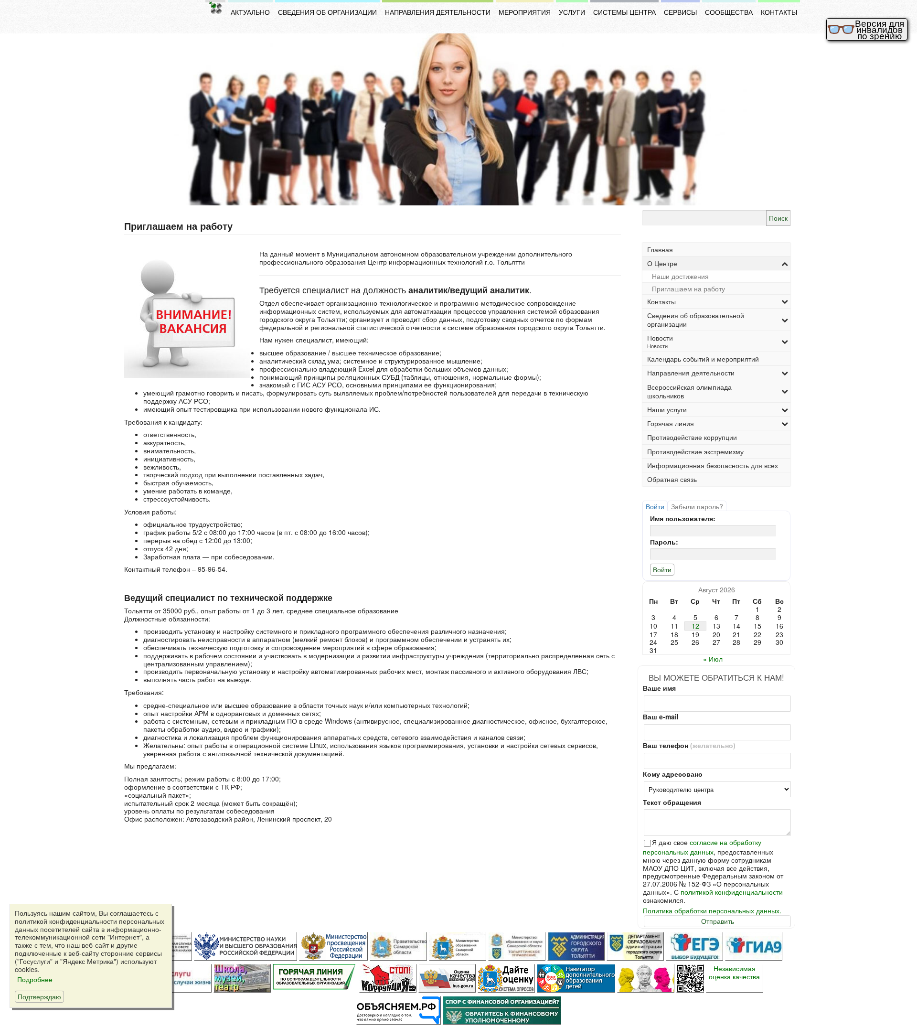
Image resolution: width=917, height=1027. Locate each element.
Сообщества (729, 12)
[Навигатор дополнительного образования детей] (576, 978)
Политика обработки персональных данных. (712, 911)
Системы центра (624, 12)
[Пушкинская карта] (645, 978)
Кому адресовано (673, 774)
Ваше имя (659, 688)
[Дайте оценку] (506, 978)
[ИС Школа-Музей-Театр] (242, 978)
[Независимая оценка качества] (690, 978)
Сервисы (680, 12)
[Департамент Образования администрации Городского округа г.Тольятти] (635, 946)
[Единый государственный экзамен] (694, 946)
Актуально (250, 12)
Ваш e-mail (661, 717)
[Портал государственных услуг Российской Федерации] (183, 978)
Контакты (779, 12)
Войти (655, 506)
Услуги (572, 12)
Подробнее (33, 979)
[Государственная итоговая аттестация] (753, 946)
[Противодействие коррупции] (387, 978)
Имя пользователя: (682, 518)
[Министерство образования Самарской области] (457, 946)
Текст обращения (672, 802)
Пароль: (664, 542)
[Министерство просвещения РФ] (333, 946)
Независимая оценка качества (734, 972)
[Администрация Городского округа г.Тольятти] (576, 946)
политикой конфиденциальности (732, 892)
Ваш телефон (689, 745)
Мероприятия (525, 12)
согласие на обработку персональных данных (702, 846)
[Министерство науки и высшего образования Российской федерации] (245, 946)
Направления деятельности (437, 12)
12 (695, 626)
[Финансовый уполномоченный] (502, 1010)
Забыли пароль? (697, 506)
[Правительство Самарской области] (398, 946)
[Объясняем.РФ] (398, 1010)
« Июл (713, 658)
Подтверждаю (39, 996)
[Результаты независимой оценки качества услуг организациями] (447, 978)
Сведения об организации (327, 12)
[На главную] (215, 7)
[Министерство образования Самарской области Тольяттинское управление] (516, 946)
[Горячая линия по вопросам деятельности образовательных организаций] (315, 978)
